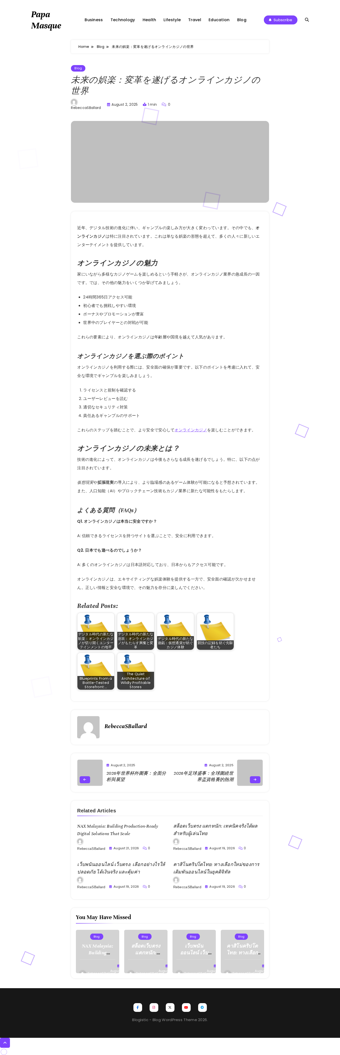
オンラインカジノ (190, 430)
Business (94, 20)
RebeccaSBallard (86, 107)
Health (149, 20)
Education (219, 20)
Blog (241, 20)
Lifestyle (172, 20)
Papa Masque (46, 20)
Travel (194, 20)
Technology (123, 20)
